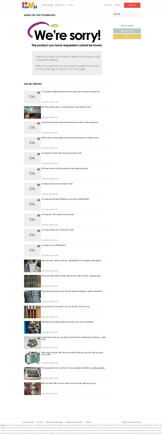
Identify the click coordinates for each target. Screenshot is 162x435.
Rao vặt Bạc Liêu (12, 427)
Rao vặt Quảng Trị (132, 433)
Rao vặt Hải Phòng (107, 425)
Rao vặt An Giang (126, 425)
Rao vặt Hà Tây (126, 427)
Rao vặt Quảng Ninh (122, 433)
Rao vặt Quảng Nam (100, 433)
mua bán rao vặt (45, 425)
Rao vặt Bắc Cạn (154, 425)
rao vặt (7, 425)
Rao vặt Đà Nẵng (88, 425)
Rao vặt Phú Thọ (71, 433)
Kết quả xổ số (60, 5)
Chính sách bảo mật (74, 422)
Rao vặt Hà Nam (117, 427)
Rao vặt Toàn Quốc (70, 425)
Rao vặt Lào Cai (14, 433)
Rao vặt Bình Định (71, 427)
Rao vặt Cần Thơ (116, 425)
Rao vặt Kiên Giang (80, 430)
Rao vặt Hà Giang (108, 427)
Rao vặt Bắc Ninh (21, 427)
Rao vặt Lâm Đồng (108, 430)
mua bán (29, 425)
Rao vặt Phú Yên (80, 433)
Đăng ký (117, 5)
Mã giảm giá (46, 5)
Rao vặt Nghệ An (41, 433)
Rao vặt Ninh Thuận (61, 433)
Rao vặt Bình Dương (40, 427)
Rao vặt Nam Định (32, 433)
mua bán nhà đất (36, 425)
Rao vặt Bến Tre (30, 427)
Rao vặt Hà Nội (79, 425)
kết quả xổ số (52, 425)
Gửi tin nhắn (128, 31)
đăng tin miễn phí (22, 425)
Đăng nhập (108, 5)
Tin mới (70, 5)
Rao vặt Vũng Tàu (145, 425)
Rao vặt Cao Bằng (90, 427)
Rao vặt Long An (22, 433)
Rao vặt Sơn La (151, 433)
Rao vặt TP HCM (97, 425)
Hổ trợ (40, 422)
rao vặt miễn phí (14, 425)
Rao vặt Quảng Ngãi (111, 433)
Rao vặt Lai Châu (98, 430)
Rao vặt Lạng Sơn (4, 433)
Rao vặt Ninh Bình (51, 433)
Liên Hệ (89, 422)
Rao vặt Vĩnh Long (135, 425)
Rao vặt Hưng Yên (59, 430)
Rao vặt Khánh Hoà (69, 430)
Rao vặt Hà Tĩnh (135, 427)
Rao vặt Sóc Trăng (142, 433)
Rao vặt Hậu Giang (40, 430)
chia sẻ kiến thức (60, 425)
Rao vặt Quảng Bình (90, 433)
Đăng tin (132, 5)
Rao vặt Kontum (89, 430)
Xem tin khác (128, 26)
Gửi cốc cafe (28, 422)
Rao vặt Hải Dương (145, 427)
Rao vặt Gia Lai (99, 427)
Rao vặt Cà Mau (81, 427)
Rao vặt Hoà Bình (49, 430)
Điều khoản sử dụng (54, 422)
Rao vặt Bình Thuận (62, 427)
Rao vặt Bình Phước (51, 427)
